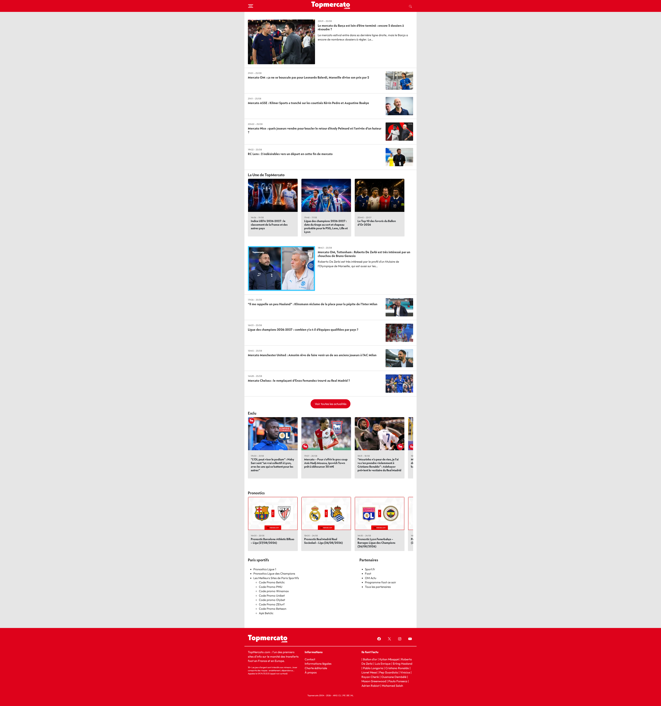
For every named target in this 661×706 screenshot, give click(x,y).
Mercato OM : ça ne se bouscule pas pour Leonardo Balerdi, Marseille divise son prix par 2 (308, 77)
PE (344, 695)
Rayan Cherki (370, 677)
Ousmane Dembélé (393, 677)
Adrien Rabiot (370, 685)
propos (312, 672)
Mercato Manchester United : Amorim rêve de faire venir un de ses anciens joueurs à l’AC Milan (312, 355)
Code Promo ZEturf (272, 604)
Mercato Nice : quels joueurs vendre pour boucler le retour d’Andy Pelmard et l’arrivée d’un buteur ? (314, 130)
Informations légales (318, 663)
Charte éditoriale (316, 668)
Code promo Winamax (274, 591)
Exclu (252, 413)
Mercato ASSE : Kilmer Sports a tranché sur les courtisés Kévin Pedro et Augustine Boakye (308, 103)
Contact (310, 659)
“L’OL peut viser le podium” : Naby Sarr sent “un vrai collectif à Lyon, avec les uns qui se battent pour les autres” (272, 464)
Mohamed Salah (392, 685)
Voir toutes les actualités (330, 404)
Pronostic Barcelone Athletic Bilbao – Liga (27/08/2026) (272, 540)
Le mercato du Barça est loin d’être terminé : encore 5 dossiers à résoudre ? (361, 27)
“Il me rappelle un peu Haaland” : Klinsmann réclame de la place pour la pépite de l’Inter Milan (312, 304)
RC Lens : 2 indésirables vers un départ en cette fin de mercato (290, 154)
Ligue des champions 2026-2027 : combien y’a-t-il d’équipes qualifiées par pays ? (303, 330)
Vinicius (405, 672)
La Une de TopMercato (266, 174)
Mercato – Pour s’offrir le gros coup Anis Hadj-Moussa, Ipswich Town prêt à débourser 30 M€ (326, 462)
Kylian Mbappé (389, 659)
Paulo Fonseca (397, 681)
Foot (368, 573)
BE (348, 695)
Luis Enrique (383, 663)
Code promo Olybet (272, 600)
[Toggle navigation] (250, 6)
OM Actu (370, 578)
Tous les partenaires (378, 587)
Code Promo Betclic (272, 582)
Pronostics (256, 493)
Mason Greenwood (374, 681)
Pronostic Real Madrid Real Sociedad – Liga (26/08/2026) (323, 540)
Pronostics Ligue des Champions (274, 573)
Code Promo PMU (270, 587)
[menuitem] (410, 6)
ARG (335, 695)
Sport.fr (370, 569)
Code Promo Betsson (272, 608)
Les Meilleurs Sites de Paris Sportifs (276, 578)
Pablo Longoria (373, 668)
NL (352, 695)
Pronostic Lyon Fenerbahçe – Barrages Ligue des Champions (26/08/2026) (376, 542)
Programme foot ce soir (380, 582)
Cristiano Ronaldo (397, 668)
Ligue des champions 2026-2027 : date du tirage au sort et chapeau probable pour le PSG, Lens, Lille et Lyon (326, 226)
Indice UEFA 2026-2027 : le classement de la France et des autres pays (269, 224)
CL (340, 695)
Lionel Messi (369, 672)
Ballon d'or (370, 659)
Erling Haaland (402, 663)
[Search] (410, 6)
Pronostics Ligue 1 (264, 569)
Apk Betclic (266, 613)
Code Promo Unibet (272, 595)
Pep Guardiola (388, 672)
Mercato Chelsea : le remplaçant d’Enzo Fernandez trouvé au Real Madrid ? (299, 381)
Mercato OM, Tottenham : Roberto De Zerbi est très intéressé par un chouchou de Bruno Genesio (364, 254)
